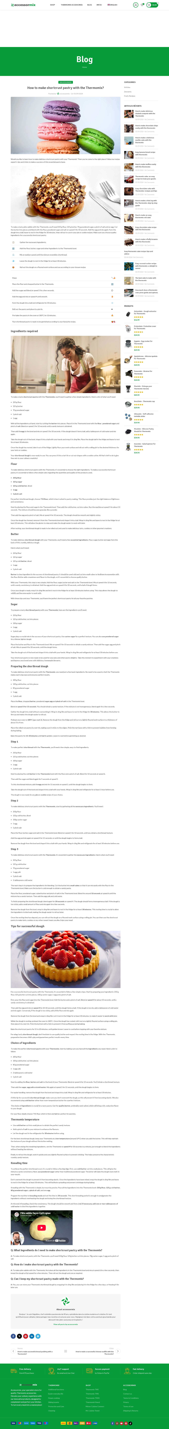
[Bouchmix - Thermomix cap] (128, 404)
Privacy (126, 1402)
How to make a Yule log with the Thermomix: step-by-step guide (146, 203)
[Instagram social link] (117, 1423)
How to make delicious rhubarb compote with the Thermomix (145, 113)
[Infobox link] (28, 1371)
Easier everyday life (55, 1394)
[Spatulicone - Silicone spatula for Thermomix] (128, 360)
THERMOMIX (53, 1385)
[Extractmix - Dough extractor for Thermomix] (128, 315)
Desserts (127, 92)
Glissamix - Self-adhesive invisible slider (144, 415)
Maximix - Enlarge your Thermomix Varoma (143, 387)
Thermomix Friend (93, 1402)
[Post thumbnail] (128, 115)
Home (84, 67)
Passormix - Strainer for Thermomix (143, 372)
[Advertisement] (84, 28)
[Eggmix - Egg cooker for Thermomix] (128, 345)
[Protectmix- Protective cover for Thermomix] (128, 330)
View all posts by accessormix (65, 1324)
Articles (127, 87)
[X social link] (19, 1336)
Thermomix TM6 (92, 1394)
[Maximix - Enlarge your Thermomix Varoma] (128, 390)
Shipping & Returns (130, 1411)
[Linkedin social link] (31, 1336)
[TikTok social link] (130, 1423)
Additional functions (56, 1389)
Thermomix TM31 (93, 1398)
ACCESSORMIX (129, 1385)
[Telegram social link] (38, 1336)
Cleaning (51, 1411)
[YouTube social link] (121, 1423)
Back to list (65, 1351)
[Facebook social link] (13, 1336)
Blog (125, 1389)
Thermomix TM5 (92, 1389)
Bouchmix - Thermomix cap (144, 401)
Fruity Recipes (129, 96)
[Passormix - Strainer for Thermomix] (128, 375)
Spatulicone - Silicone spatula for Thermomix (145, 357)
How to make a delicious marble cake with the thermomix (144, 140)
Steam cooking (54, 1398)
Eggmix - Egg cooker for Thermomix (143, 342)
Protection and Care (56, 1406)
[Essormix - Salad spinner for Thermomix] (128, 448)
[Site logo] (23, 5)
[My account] (136, 4)
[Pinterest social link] (25, 1336)
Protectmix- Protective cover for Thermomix (145, 327)
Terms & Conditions (131, 1398)
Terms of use (128, 1406)
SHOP (88, 1385)
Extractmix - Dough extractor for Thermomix (145, 312)
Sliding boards (53, 1402)
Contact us (127, 1394)
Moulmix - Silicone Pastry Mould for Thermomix (144, 430)
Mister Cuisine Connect (95, 1406)
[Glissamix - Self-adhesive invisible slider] (128, 418)
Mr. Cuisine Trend (92, 1411)
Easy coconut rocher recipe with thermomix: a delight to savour (146, 265)
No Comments (149, 119)
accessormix (65, 94)
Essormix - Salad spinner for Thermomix (145, 445)
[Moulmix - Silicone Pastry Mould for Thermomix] (128, 433)
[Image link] (29, 1423)
